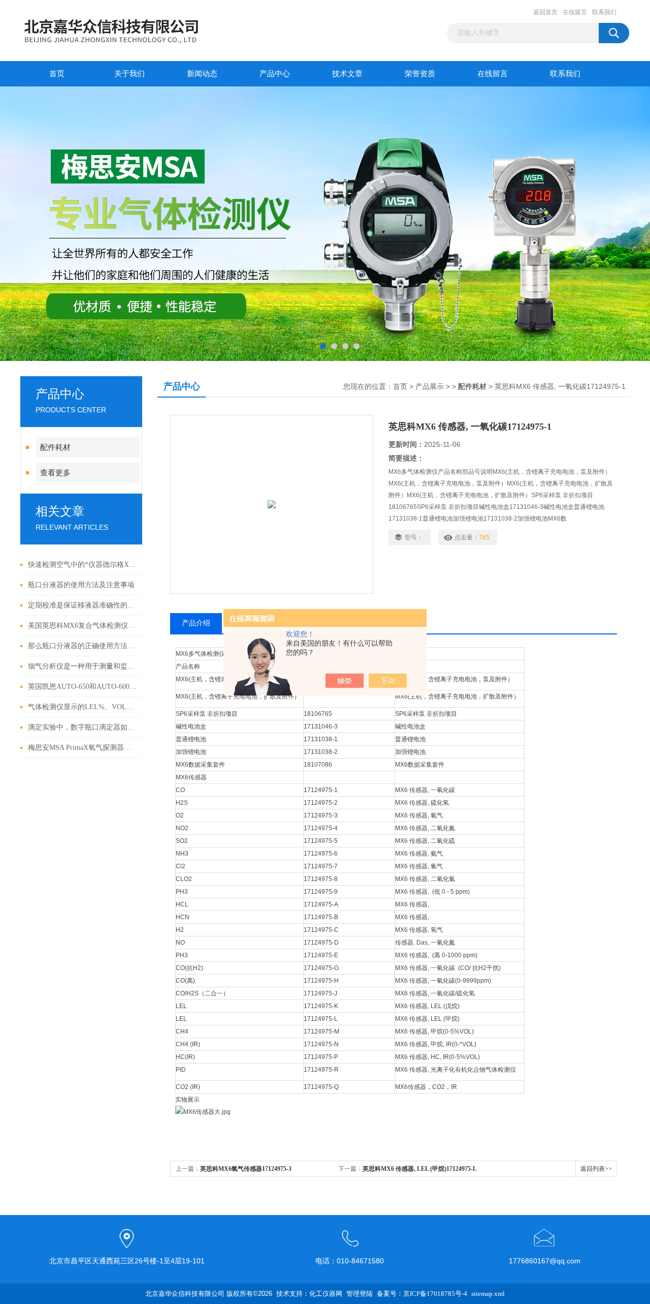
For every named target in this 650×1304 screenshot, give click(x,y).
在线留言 (575, 12)
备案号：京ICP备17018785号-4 (422, 1293)
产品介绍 (196, 623)
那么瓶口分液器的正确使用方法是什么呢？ (82, 646)
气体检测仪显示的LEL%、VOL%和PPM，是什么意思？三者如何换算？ (82, 707)
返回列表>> (596, 1168)
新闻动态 (202, 74)
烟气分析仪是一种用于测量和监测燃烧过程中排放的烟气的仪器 (82, 666)
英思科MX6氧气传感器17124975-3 (245, 1168)
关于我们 (129, 74)
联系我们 (604, 12)
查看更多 (55, 473)
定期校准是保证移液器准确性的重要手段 (82, 605)
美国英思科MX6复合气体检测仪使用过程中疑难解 (82, 625)
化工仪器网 (325, 1293)
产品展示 (429, 386)
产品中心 (274, 74)
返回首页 (545, 12)
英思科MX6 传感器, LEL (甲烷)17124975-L (420, 1168)
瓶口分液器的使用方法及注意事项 (81, 585)
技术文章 (347, 74)
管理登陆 (359, 1293)
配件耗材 (55, 447)
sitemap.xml (488, 1293)
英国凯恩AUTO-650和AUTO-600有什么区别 (82, 686)
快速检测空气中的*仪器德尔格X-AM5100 (82, 564)
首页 (56, 74)
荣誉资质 (420, 74)
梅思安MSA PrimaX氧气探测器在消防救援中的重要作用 (82, 747)
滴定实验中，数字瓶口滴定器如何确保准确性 (82, 727)
